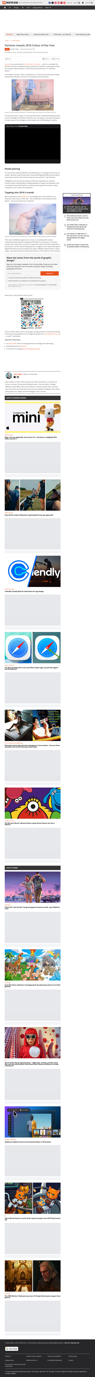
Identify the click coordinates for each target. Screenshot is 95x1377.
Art (10, 8)
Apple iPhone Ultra (23, 34)
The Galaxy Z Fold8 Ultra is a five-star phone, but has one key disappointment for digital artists (78, 237)
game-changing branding (31, 349)
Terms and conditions (54, 1356)
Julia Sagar (15, 49)
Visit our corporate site (71, 1343)
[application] (33, 144)
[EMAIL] (18, 377)
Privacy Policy (52, 285)
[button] (89, 3)
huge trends (12, 343)
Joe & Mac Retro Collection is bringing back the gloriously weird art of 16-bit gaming (77, 227)
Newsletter (57, 59)
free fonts (23, 346)
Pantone (8, 64)
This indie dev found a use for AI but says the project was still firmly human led (77, 218)
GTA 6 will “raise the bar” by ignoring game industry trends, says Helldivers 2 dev (77, 209)
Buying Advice (38, 8)
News (7, 49)
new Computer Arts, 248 (51, 334)
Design (16, 8)
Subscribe (69, 3)
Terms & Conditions (40, 285)
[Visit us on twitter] (52, 3)
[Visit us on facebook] (50, 3)
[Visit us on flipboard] (64, 3)
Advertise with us (31, 1360)
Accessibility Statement (55, 1360)
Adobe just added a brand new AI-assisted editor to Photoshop (78, 246)
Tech (28, 8)
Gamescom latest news (41, 34)
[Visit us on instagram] (55, 3)
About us (8, 1356)
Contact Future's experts (33, 1356)
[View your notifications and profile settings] (83, 3)
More (47, 8)
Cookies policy (9, 1360)
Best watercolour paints (83, 34)
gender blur (25, 197)
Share (9, 59)
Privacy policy (73, 1356)
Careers (71, 1360)
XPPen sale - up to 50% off (62, 34)
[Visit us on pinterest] (61, 3)
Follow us (47, 59)
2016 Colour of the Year (32, 64)
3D (23, 8)
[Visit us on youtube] (58, 3)
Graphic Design (15, 40)
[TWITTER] (15, 377)
